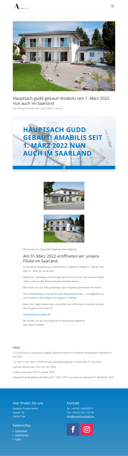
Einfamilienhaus (35, 293)
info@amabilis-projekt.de (36, 314)
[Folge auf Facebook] (73, 429)
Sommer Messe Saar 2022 (27, 366)
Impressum (21, 430)
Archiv (58, 108)
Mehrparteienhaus (74, 293)
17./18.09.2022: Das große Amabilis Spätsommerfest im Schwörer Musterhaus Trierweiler (61, 352)
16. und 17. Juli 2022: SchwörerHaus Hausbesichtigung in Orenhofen (50, 361)
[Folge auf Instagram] (87, 429)
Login (18, 439)
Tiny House (51, 293)
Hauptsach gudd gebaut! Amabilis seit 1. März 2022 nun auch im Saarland (61, 100)
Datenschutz (21, 434)
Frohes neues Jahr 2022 (25, 372)
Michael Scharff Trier (28, 108)
